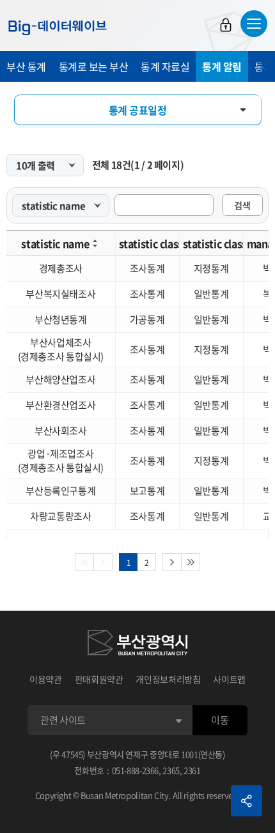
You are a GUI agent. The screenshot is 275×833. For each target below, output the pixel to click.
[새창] (137, 644)
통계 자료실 (165, 66)
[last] (191, 562)
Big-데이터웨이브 (57, 27)
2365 (171, 770)
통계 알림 (222, 66)
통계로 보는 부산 (94, 66)
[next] (172, 562)
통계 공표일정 (138, 110)
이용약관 (45, 679)
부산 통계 (26, 66)
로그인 (225, 24)
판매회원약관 (99, 679)
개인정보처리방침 (168, 679)
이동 (219, 720)
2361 (192, 770)
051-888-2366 (135, 770)
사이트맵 (229, 679)
